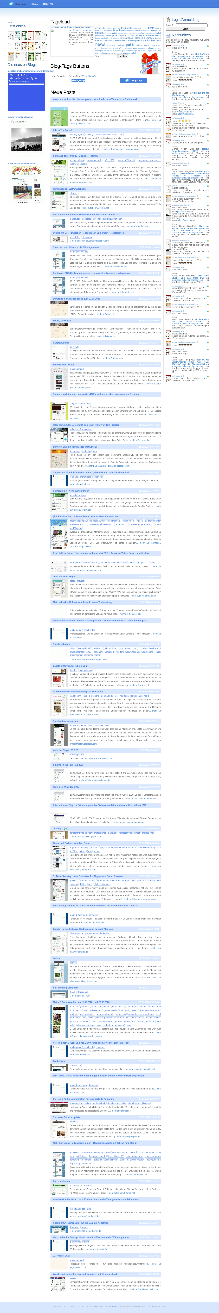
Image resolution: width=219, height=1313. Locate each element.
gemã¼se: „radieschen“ (91, 1006)
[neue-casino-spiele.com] (38, 39)
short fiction (117, 134)
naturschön (143, 847)
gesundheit (99, 35)
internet (158, 38)
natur (159, 41)
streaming (119, 51)
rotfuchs (132, 880)
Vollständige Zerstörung (66, 721)
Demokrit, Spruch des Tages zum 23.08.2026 (76, 298)
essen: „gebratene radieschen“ (110, 1025)
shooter (73, 193)
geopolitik (142, 562)
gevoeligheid (76, 656)
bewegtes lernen (153, 1156)
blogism (74, 725)
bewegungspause (134, 1156)
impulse (80, 581)
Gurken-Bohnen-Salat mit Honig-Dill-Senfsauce (78, 691)
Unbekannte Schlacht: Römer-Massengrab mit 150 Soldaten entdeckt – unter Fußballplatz (100, 620)
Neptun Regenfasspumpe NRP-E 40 (190, 150)
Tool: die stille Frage (64, 576)
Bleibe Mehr (59, 1061)
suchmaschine (101, 725)
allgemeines (107, 28)
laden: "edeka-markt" (93, 1010)
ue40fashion (76, 528)
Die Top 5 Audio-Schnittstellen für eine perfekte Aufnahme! (84, 1099)
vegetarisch (151, 51)
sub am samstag (146, 880)
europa (131, 30)
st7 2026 (109, 160)
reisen (139, 45)
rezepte (115, 48)
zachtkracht (155, 648)
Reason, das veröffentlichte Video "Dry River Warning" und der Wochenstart (190, 362)
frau (72, 992)
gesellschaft (156, 33)
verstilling (109, 652)
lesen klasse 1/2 (116, 1156)
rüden (121, 48)
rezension (156, 45)
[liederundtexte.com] (31, 39)
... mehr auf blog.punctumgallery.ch (139, 1069)
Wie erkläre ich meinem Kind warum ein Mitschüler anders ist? (86, 214)
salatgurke (108, 696)
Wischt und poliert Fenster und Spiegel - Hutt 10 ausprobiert (85, 1274)
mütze (140, 1021)
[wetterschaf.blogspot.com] (31, 60)
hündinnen (114, 38)
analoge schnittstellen (80, 1103)
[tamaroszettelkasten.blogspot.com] (11, 60)
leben (108, 41)
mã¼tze (74, 1006)
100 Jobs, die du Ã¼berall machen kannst (71, 28)
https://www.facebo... (187, 220)
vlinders (120, 652)
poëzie (97, 648)
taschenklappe (77, 521)
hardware (139, 35)
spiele (106, 51)
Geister (57, 958)
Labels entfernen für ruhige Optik (70, 666)
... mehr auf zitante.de (105, 314)
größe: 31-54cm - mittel (123, 35)
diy (126, 30)
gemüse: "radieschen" (125, 1021)
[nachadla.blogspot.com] (44, 60)
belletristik (115, 880)
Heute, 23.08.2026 (62, 320)
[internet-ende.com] (11, 50)
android (122, 28)
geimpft (148, 33)
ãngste (73, 403)
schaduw (88, 656)
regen (73, 847)
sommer (158, 48)
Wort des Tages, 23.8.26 (65, 750)
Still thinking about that (65, 987)
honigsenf (124, 696)
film (160, 30)
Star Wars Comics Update (66, 1117)
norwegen (93, 915)
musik (139, 40)
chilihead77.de (177, 103)
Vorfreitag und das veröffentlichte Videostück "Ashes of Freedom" (190, 173)
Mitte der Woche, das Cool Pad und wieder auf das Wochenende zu (190, 228)
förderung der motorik (80, 1160)
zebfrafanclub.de (119, 1152)
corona (109, 30)
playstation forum (78, 495)
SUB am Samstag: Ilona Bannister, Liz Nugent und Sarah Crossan (88, 876)
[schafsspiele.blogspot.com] (38, 60)
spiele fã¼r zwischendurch (142, 1152)
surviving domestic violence (98, 134)
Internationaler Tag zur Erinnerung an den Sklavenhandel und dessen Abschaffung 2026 (99, 805)
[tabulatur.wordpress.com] (17, 60)
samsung (128, 48)
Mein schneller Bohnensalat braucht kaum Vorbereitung (82, 602)
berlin (151, 27)
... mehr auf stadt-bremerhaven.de (85, 1231)
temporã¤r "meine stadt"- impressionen (88, 833)
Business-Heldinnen (82, 30)
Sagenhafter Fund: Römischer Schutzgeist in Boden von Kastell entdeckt (91, 472)
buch (97, 30)
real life (73, 963)
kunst (103, 41)
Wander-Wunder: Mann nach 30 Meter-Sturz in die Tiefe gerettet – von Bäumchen (95, 1199)
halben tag (121, 1014)
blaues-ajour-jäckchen (139, 524)
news (100, 44)
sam (95, 451)
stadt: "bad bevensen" (102, 1021)
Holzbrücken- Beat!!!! (64, 364)
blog (90, 725)
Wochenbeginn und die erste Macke (190, 320)
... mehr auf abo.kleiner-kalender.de (93, 780)
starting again (76, 134)
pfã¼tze (74, 851)
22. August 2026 (61, 1255)
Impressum (113, 1306)
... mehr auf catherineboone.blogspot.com (89, 659)
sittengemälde (76, 933)
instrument (75, 451)
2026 (88, 652)
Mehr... (11, 22)
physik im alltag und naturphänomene (118, 847)
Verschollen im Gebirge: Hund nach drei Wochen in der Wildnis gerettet (91, 1237)
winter (125, 53)
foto (84, 1018)
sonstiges (99, 51)
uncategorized (77, 369)
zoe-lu (158, 524)
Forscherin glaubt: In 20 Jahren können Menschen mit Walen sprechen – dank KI (96, 905)
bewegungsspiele (97, 1156)
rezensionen (100, 48)
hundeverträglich (101, 38)
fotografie (100, 33)
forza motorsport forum (80, 1185)
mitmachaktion (77, 160)
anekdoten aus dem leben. (141, 1014)
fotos (107, 33)
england (74, 477)
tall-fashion (150, 521)
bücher (103, 30)
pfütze (82, 851)
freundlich (113, 33)
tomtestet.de (176, 286)
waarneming (147, 652)
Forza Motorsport (62, 1181)
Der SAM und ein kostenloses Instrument (74, 447)
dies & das (75, 237)
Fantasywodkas (61, 342)
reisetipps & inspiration (81, 429)
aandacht (98, 652)
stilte (72, 648)
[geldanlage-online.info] (11, 39)
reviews (74, 1278)
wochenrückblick (78, 164)
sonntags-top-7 (94, 160)
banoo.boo (75, 219)
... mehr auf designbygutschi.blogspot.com (89, 241)
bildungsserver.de (78, 252)
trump (151, 562)
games (120, 33)
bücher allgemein (102, 884)
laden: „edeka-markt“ (114, 1006)
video (159, 51)
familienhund (145, 30)
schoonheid (125, 648)
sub (124, 880)
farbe (89, 851)
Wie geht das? (88, 76)
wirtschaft (132, 53)
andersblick (75, 1065)
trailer (126, 51)
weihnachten (100, 53)
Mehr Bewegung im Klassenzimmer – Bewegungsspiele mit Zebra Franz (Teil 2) (95, 1143)
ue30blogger (92, 521)
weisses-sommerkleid (110, 521)
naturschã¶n (83, 847)
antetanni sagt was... (150, 160)
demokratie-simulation (110, 562)
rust (115, 648)
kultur (98, 41)
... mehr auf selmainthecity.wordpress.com (120, 149)
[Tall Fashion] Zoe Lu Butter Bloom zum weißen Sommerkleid (86, 516)
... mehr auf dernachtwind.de (143, 596)
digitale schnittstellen (117, 1103)
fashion (73, 670)
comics (73, 1121)
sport (112, 50)
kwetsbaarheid (77, 652)
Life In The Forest (62, 130)
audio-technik (99, 1103)
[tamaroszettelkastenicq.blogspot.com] (24, 60)
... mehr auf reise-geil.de (139, 440)
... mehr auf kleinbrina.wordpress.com (139, 899)
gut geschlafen (87, 1014)
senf (79, 696)
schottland (75, 1209)
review (146, 45)
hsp (135, 648)
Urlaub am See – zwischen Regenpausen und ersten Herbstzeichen (88, 233)
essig (84, 696)
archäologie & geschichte (92, 477)
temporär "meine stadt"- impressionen (136, 833)
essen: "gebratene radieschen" (146, 1010)
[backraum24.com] (31, 50)
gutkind (73, 880)
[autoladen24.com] (17, 39)
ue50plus (119, 524)
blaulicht (158, 28)
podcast (121, 45)
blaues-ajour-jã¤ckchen (99, 524)
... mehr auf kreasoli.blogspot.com (85, 836)
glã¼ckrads (81, 1156)
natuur (107, 648)
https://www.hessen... (184, 212)
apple (129, 28)
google (108, 35)
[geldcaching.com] (38, 50)
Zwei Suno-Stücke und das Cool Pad (190, 277)
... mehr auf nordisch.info (93, 922)
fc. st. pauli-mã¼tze (135, 1018)
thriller (83, 884)
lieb (112, 41)
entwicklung (81, 992)
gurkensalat (136, 696)
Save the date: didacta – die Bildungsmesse (76, 247)
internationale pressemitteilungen (137, 38)
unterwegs (132, 51)
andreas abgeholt (105, 1014)
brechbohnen (95, 696)
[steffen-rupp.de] (24, 50)
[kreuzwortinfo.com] (44, 39)
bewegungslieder (102, 1152)
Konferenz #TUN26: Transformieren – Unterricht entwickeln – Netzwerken (91, 273)
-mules (139, 521)
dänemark (93, 1085)
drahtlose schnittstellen (139, 1103)
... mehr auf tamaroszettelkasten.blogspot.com (108, 466)
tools (72, 581)
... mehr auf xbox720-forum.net (94, 208)
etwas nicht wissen (86, 1025)
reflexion (95, 847)
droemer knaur (87, 880)
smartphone (138, 48)
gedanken (140, 33)
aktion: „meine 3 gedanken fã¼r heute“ (106, 1018)
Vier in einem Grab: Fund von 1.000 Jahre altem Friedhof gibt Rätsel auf (91, 1043)
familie (137, 30)
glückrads (74, 1152)
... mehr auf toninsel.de (120, 1111)
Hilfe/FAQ (48, 4)
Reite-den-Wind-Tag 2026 (66, 787)
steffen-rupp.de (177, 46)
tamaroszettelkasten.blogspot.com (187, 58)
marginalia (156, 847)
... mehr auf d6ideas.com (112, 358)
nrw (88, 403)
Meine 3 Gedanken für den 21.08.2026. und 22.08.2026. (81, 1002)
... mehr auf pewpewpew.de (127, 1136)
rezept (108, 48)
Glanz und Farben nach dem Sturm (71, 843)
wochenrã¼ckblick (126, 160)
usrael (95, 562)
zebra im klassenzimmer (106, 1160)
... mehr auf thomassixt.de (129, 614)
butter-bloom (128, 521)
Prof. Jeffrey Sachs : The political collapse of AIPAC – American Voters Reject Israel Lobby (101, 553)
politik (130, 45)
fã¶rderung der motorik (80, 1163)
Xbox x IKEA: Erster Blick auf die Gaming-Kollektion (80, 1223)
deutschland (119, 30)
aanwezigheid (84, 648)
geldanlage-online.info (179, 163)
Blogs (34, 4)
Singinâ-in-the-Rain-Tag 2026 (68, 765)
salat (72, 696)
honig (146, 696)
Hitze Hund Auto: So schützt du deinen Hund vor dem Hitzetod (86, 425)
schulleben (86, 1152)
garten (126, 33)
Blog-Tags (20, 4)
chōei (158, 652)
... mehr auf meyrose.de (139, 685)
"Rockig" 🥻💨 (61, 828)
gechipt (133, 33)
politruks (132, 562)
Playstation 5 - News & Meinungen (71, 491)
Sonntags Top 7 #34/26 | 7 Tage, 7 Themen (75, 156)
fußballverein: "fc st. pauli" (117, 1010)
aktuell (98, 28)
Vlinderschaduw (61, 644)
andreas (74, 1014)
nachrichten (149, 40)
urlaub (140, 51)
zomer (97, 656)
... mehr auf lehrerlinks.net (137, 226)
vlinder (143, 648)
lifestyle (118, 41)
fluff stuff (74, 347)
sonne (97, 851)
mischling (132, 41)
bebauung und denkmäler (97, 933)
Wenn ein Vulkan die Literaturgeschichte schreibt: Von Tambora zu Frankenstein (95, 99)
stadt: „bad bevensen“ (136, 1006)
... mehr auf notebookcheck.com (143, 1289)
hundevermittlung (153, 35)
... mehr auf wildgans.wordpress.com (95, 758)
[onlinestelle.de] (44, 50)
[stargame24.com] (24, 39)
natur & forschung (78, 915)
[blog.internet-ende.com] (17, 50)
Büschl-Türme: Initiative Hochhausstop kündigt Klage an (83, 929)
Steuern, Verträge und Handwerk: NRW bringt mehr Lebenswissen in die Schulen (96, 394)
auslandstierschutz (140, 28)
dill (116, 696)
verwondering (132, 652)
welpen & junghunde (114, 53)
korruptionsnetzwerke (80, 562)
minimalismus (85, 670)
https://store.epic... (186, 112)
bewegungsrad (154, 1160)
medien (124, 41)
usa (144, 51)
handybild (113, 833)
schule (82, 403)
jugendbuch (102, 880)
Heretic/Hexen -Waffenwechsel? (69, 189)
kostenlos (86, 451)
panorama (111, 45)
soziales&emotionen (91, 219)
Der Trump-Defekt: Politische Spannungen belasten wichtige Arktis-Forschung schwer (98, 1075)
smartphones (148, 48)
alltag (115, 28)
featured (154, 30)
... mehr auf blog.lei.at (79, 996)
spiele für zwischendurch (132, 1160)
